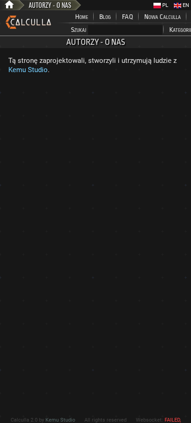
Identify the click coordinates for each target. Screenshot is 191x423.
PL (164, 5)
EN (185, 5)
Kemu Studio (28, 70)
